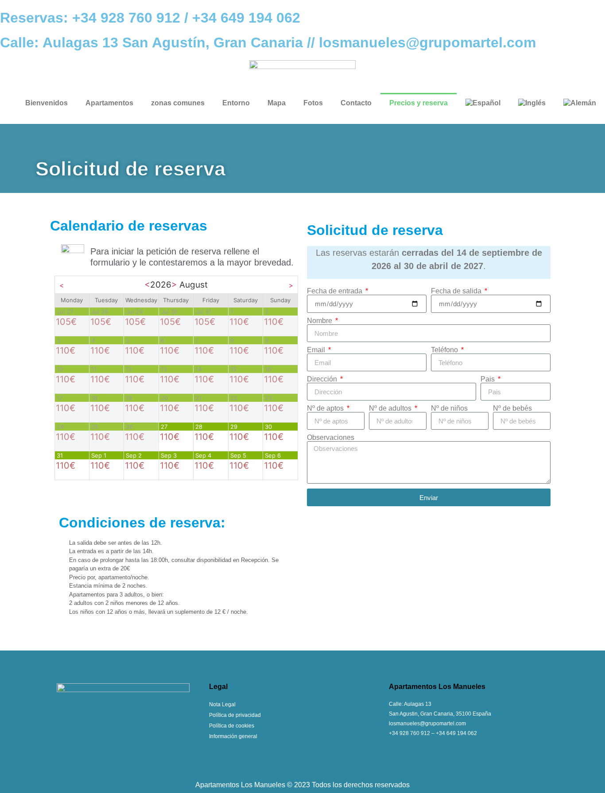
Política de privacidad (235, 715)
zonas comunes (178, 103)
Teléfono (445, 350)
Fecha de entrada (335, 291)
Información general (233, 736)
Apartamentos (109, 103)
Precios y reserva (418, 103)
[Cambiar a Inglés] (532, 103)
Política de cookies (231, 726)
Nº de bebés (512, 408)
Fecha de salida (457, 291)
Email (317, 350)
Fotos (313, 103)
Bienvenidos (46, 103)
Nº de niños (449, 408)
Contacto (356, 103)
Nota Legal (222, 704)
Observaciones (330, 437)
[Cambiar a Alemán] (580, 103)
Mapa (277, 103)
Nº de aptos (326, 408)
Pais (488, 379)
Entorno (236, 103)
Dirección (323, 379)
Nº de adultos (391, 408)
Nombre (320, 320)
